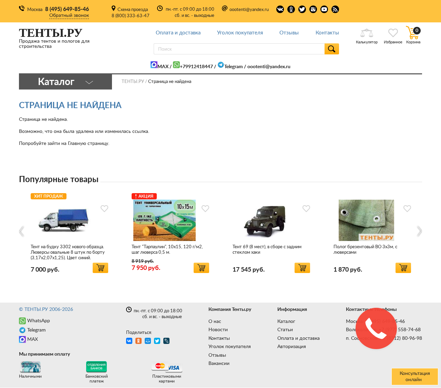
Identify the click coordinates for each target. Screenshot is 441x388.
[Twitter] (158, 342)
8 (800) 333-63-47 (131, 16)
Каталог (286, 321)
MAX (162, 66)
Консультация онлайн (415, 376)
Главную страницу (88, 143)
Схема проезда (132, 10)
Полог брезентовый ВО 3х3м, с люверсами (365, 250)
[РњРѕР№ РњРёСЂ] (149, 342)
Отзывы (289, 32)
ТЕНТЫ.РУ (133, 82)
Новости (218, 329)
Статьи (285, 329)
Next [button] (419, 231)
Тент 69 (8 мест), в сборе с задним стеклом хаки (267, 250)
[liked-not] (104, 208)
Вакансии (218, 363)
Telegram (233, 66)
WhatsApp (38, 320)
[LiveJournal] (167, 342)
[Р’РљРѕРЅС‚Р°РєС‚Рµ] (130, 342)
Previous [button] (22, 231)
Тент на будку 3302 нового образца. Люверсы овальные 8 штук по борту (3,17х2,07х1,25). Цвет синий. (68, 252)
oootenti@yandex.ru (249, 10)
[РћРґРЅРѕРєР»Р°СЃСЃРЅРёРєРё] (139, 342)
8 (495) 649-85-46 (67, 9)
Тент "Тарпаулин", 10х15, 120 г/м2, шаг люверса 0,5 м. (167, 250)
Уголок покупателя (240, 32)
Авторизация (291, 346)
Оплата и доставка (178, 32)
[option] (69, 232)
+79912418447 (196, 66)
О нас (214, 321)
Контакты (327, 32)
